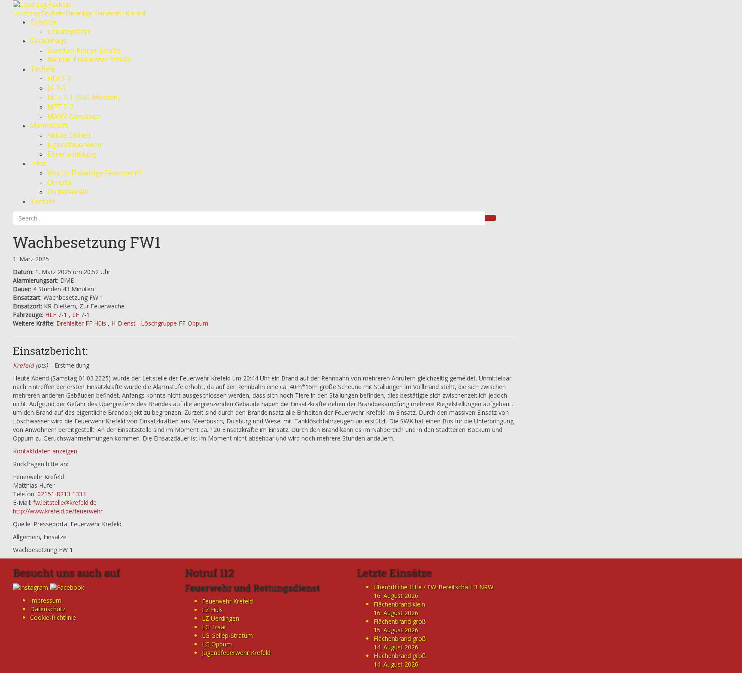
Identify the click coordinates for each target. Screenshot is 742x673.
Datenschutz (47, 609)
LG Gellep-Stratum (227, 635)
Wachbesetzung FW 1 (43, 550)
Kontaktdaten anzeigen (45, 451)
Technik (42, 69)
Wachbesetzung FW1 (87, 242)
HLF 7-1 (59, 78)
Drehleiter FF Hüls (81, 323)
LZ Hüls (212, 610)
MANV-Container (74, 116)
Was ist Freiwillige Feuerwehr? (94, 173)
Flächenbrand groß (400, 621)
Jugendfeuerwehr (74, 144)
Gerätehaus (48, 40)
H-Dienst (123, 323)
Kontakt (42, 201)
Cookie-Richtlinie (53, 617)
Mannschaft (49, 125)
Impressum (45, 600)
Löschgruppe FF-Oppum (174, 323)
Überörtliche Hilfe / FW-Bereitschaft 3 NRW (433, 587)
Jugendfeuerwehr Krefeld (236, 653)
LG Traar (214, 627)
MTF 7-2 (60, 107)
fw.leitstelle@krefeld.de (65, 502)
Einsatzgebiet (68, 31)
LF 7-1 (56, 88)
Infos (38, 163)
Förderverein (67, 191)
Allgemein (26, 537)
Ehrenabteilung (71, 154)
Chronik (60, 182)
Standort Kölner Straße (83, 50)
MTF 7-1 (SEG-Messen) (83, 97)
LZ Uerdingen (220, 618)
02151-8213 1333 (61, 494)
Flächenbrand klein (399, 604)
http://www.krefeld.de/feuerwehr (58, 511)
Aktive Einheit (69, 135)
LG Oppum (217, 644)
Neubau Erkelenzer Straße (89, 59)
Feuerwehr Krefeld (227, 601)
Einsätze (43, 22)
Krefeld (23, 365)
